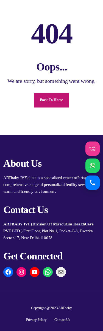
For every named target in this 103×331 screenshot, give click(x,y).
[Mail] (61, 272)
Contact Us (62, 320)
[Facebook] (8, 272)
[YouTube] (35, 272)
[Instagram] (21, 272)
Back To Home (51, 100)
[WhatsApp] (48, 272)
